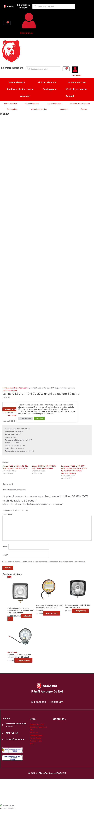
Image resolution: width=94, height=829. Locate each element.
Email (5, 555)
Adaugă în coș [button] (51, 613)
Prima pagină (7, 388)
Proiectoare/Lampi (21, 388)
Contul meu (26, 33)
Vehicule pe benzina (76, 89)
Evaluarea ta (8, 511)
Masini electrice (17, 82)
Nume (5, 547)
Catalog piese (50, 89)
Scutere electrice (77, 82)
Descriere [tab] (11, 415)
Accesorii (25, 96)
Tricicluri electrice (46, 82)
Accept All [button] (39, 418)
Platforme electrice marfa (20, 89)
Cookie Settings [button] (25, 418)
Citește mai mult (23, 660)
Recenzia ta (7, 514)
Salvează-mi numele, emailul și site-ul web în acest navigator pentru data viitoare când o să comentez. (45, 562)
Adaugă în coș (11, 409)
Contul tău (76, 75)
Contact (70, 96)
